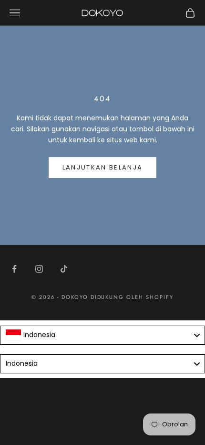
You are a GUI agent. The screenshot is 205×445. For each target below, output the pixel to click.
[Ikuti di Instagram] (39, 269)
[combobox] (102, 335)
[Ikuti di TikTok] (64, 269)
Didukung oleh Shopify (132, 297)
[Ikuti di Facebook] (14, 269)
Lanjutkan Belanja (102, 167)
